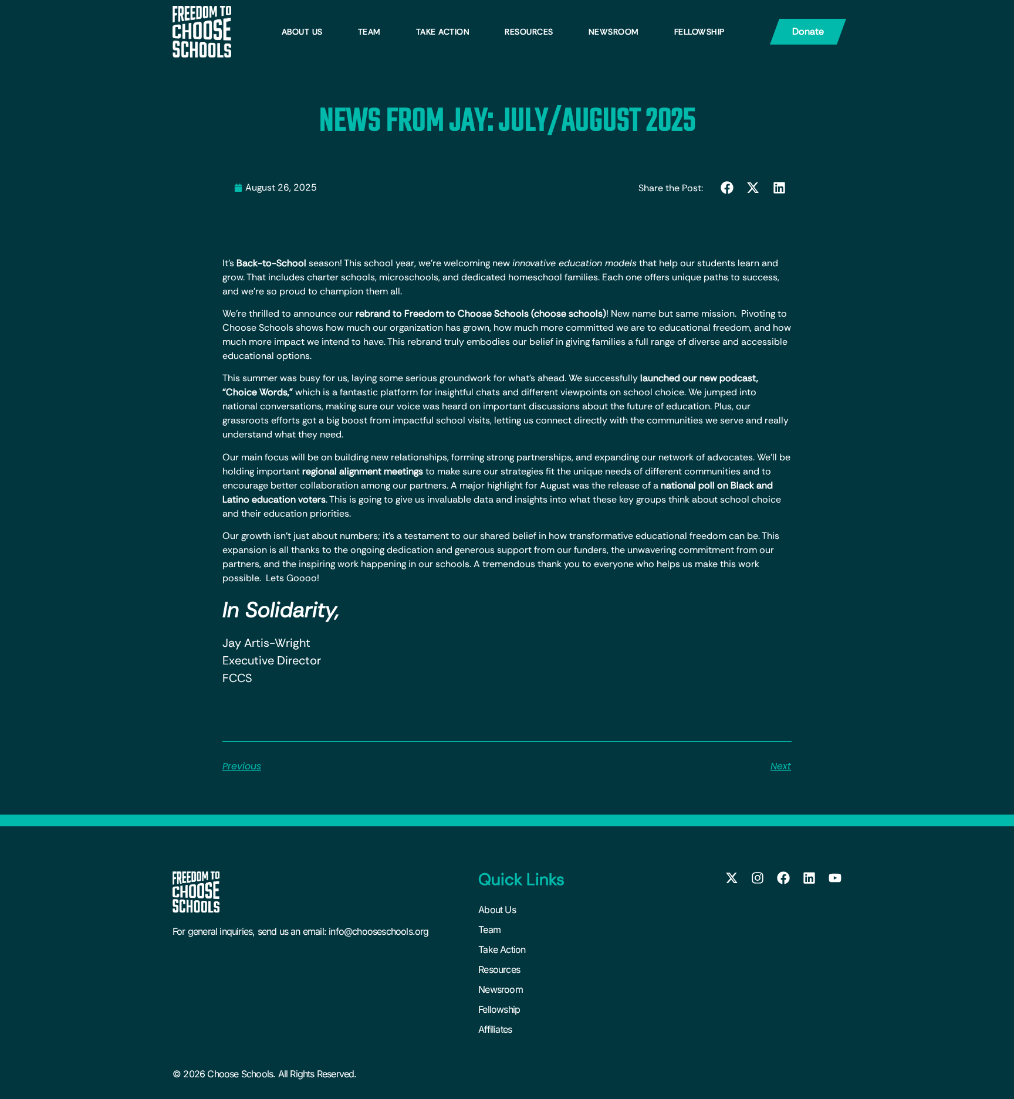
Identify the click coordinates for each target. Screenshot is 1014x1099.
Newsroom (614, 31)
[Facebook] (783, 877)
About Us (302, 31)
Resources (529, 31)
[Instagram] (757, 877)
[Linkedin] (809, 877)
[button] (727, 187)
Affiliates (495, 1029)
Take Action (443, 31)
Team (369, 31)
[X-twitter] (731, 877)
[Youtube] (835, 877)
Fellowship (699, 31)
